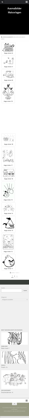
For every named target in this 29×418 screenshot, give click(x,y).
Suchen (3, 288)
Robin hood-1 (5, 348)
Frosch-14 (4, 367)
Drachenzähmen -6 (7, 392)
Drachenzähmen (5, 390)
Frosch (3, 365)
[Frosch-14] (14, 357)
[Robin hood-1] (14, 338)
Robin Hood (4, 346)
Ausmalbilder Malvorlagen (14, 10)
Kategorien (4, 297)
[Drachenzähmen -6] (14, 379)
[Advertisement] (14, 26)
